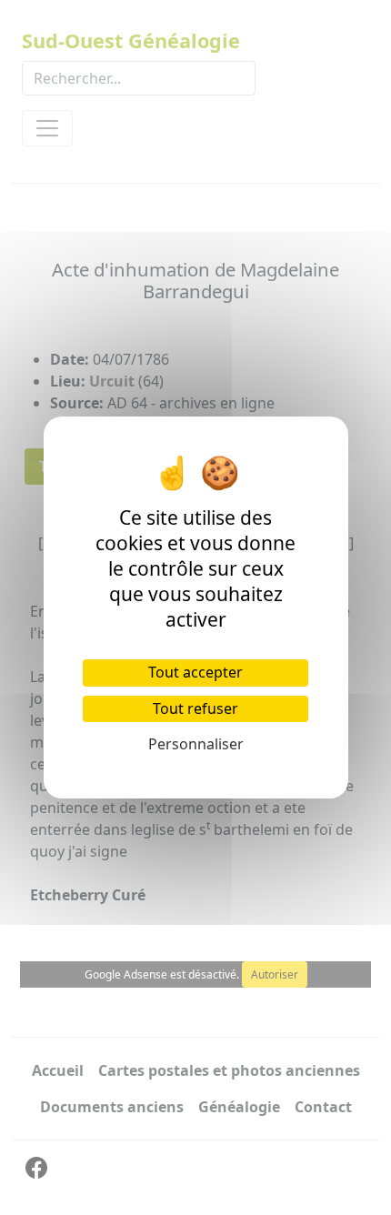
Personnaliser (196, 744)
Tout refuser (195, 708)
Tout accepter (195, 672)
